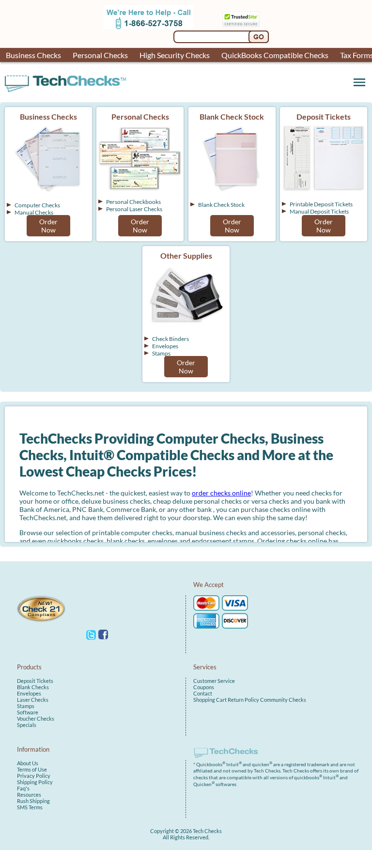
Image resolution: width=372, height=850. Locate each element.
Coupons (203, 687)
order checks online (221, 493)
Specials (26, 725)
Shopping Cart (210, 699)
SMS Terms (30, 807)
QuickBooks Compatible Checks (274, 55)
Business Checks (33, 55)
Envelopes (165, 346)
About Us (27, 763)
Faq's (23, 788)
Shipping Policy (35, 782)
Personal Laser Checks (134, 209)
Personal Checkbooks (133, 201)
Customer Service (214, 681)
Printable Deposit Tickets (321, 204)
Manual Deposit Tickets (319, 211)
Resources (29, 794)
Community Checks (283, 699)
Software (27, 712)
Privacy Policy (33, 776)
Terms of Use (32, 769)
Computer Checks (37, 205)
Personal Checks (100, 55)
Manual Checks (34, 212)
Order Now (48, 225)
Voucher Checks (35, 718)
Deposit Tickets (35, 681)
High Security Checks (175, 55)
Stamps (161, 353)
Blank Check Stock (221, 204)
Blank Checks (33, 687)
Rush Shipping (33, 801)
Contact (202, 693)
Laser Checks (32, 699)
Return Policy (243, 699)
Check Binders (170, 338)
